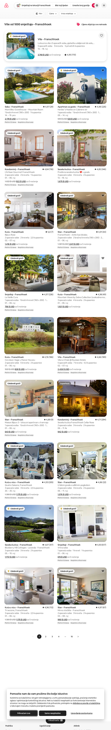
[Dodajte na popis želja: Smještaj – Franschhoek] (50, 258)
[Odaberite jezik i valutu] (97, 5)
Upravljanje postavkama (81, 713)
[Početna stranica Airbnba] (6, 5)
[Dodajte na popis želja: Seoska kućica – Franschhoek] (103, 133)
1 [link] (39, 636)
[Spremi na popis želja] (102, 35)
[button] (43, 54)
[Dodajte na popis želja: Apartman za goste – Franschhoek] (103, 70)
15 (72, 636)
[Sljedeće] (78, 636)
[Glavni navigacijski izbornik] (104, 5)
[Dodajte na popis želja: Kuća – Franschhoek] (50, 195)
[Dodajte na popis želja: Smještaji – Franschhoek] (103, 508)
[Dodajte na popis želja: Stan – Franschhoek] (103, 195)
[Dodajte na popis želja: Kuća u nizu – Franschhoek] (50, 446)
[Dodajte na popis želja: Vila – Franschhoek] (103, 320)
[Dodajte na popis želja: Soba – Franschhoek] (50, 70)
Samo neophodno (53, 713)
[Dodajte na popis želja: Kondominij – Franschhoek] (50, 133)
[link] (33, 636)
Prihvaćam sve (23, 713)
